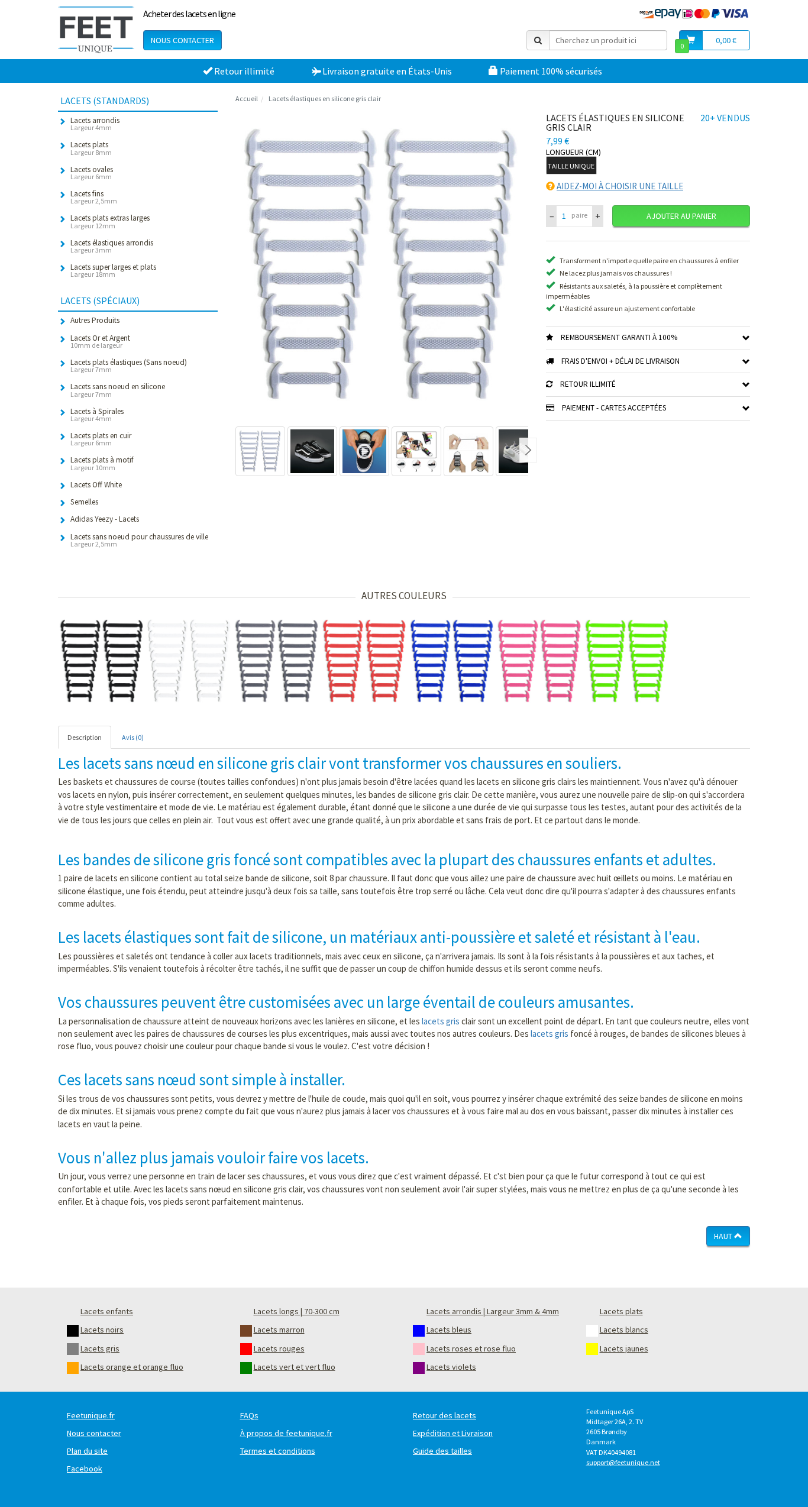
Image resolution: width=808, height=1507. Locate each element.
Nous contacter (182, 40)
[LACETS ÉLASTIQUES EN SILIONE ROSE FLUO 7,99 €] (539, 661)
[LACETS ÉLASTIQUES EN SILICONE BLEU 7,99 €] (452, 661)
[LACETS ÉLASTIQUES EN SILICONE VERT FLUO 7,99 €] (627, 661)
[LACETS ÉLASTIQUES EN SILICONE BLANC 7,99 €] (189, 661)
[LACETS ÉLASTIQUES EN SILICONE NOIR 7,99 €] (102, 661)
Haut (724, 1236)
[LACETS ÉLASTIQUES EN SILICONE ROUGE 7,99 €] (364, 661)
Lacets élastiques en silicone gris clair (325, 98)
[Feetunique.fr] (96, 29)
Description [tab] (84, 737)
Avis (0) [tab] (133, 737)
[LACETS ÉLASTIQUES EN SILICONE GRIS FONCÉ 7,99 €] (277, 661)
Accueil (246, 98)
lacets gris (441, 1021)
